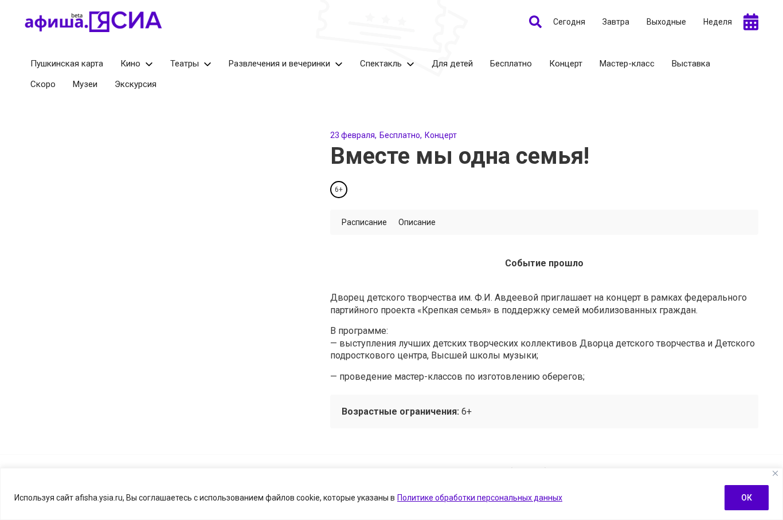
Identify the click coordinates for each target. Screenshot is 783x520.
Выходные (666, 21)
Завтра (615, 21)
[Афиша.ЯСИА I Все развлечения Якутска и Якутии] (93, 21)
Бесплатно (511, 63)
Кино (130, 63)
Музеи (85, 84)
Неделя (717, 21)
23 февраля (352, 135)
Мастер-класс (627, 63)
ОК (746, 497)
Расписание (364, 222)
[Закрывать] (775, 473)
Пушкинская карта (66, 63)
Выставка (691, 63)
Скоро (43, 84)
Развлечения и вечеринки (279, 63)
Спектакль (381, 63)
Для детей (452, 63)
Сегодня (569, 21)
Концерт (565, 63)
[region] (391, 494)
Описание (417, 222)
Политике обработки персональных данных (479, 497)
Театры (184, 63)
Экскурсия (135, 84)
